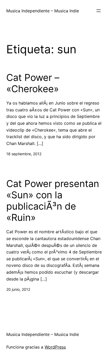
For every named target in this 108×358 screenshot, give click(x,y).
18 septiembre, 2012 (23, 154)
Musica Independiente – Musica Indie (42, 10)
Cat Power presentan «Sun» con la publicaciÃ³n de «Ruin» (52, 201)
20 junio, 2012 (18, 289)
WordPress (55, 347)
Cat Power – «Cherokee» (32, 83)
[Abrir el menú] (98, 11)
